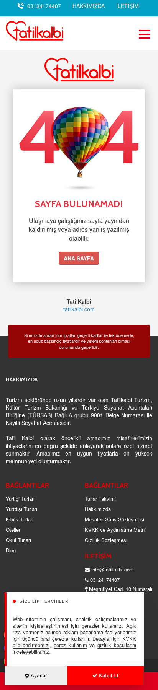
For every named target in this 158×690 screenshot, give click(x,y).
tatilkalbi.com (79, 309)
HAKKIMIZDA (88, 6)
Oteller (13, 529)
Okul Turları (18, 540)
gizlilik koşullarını (116, 645)
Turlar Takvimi (100, 498)
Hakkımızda (98, 509)
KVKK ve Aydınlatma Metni (115, 529)
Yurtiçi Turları (20, 498)
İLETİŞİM (127, 6)
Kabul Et (107, 675)
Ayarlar (38, 675)
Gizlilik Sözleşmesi (106, 540)
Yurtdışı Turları (21, 509)
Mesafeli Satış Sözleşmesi (114, 519)
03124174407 (44, 6)
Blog (11, 550)
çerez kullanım (70, 645)
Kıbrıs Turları (19, 519)
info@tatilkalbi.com (112, 569)
